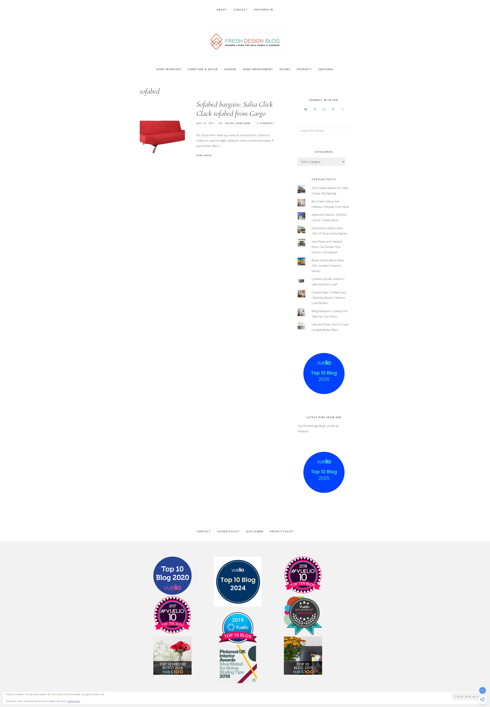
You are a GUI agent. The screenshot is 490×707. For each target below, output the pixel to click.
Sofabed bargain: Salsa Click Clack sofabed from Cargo (234, 109)
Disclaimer (254, 531)
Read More (204, 155)
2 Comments (265, 123)
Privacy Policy (281, 531)
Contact (204, 531)
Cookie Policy (228, 531)
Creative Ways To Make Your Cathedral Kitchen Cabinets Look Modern (329, 298)
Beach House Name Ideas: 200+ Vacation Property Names (328, 265)
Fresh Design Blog (245, 39)
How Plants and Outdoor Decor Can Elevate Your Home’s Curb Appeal (327, 247)
